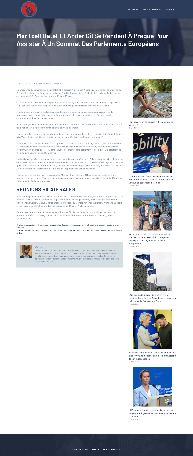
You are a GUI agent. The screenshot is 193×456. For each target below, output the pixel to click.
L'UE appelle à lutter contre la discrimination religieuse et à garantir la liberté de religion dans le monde (152, 413)
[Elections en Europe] (29, 9)
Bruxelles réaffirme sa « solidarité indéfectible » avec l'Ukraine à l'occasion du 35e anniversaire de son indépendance (152, 355)
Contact (170, 9)
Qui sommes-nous (152, 9)
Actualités (133, 9)
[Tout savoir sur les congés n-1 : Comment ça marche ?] (152, 116)
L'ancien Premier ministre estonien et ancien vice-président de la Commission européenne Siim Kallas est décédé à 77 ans (151, 179)
